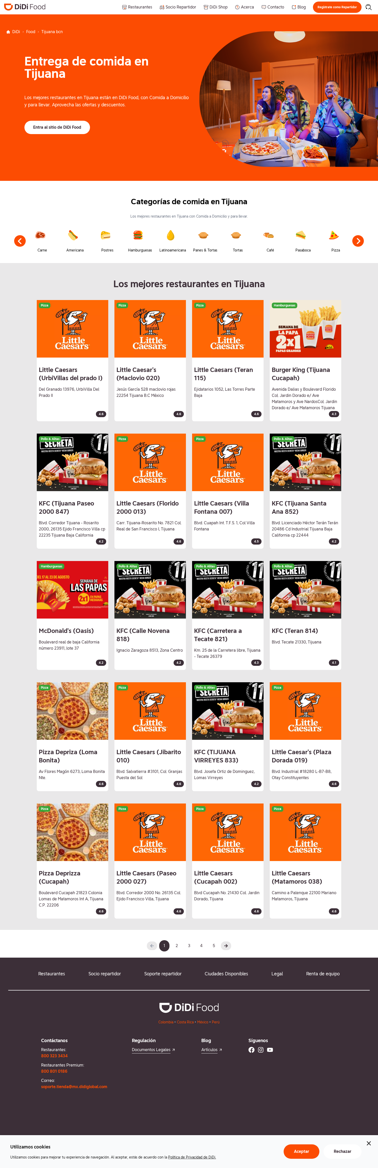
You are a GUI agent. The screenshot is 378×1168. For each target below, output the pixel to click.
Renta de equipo (323, 973)
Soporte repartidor (163, 973)
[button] (337, 7)
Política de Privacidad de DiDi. (192, 1157)
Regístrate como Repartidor (337, 7)
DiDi (16, 31)
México (202, 1022)
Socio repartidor (104, 973)
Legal (277, 973)
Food (30, 31)
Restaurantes (51, 973)
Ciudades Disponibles (226, 973)
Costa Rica (185, 1022)
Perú (216, 1022)
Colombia (165, 1022)
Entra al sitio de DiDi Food (57, 127)
